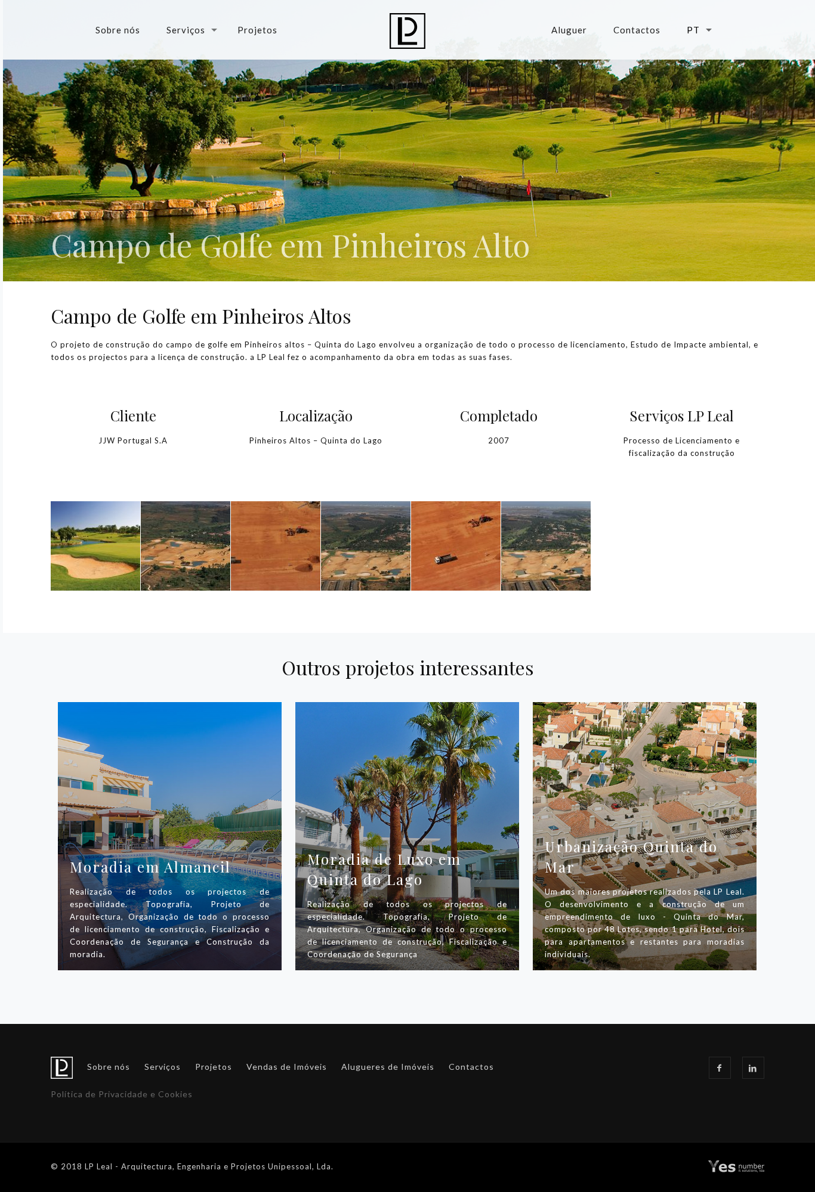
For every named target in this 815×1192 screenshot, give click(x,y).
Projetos (213, 1066)
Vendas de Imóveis (286, 1066)
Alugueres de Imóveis (387, 1066)
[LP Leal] (407, 30)
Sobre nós (108, 1066)
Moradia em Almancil (150, 866)
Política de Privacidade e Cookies (122, 1094)
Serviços (162, 1066)
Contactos (471, 1066)
